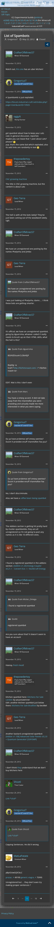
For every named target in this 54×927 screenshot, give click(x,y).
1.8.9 (24, 23)
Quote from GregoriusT (22, 472)
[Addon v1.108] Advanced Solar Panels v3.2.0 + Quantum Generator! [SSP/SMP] (26, 738)
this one (20, 69)
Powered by (27, 923)
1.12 (47, 23)
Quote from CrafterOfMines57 (26, 282)
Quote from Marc (20, 391)
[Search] (36, 3)
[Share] (47, 44)
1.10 (36, 23)
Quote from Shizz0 (20, 829)
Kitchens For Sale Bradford (24, 705)
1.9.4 (30, 23)
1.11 (42, 23)
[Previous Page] (13, 898)
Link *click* (11, 798)
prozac (9, 877)
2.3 (17, 20)
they (19, 767)
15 (36, 898)
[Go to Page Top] (50, 923)
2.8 (35, 20)
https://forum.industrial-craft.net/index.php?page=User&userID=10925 (26, 103)
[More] (46, 63)
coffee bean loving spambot (33, 498)
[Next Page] (40, 898)
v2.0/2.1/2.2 (8, 20)
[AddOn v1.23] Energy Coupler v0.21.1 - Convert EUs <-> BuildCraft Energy (26, 567)
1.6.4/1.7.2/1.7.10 (12, 23)
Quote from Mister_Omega (24, 599)
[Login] (43, 3)
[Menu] (50, 3)
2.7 (31, 20)
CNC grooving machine (16, 179)
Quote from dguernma (22, 349)
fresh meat (18, 665)
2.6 (26, 20)
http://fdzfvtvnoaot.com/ (25, 368)
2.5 (22, 20)
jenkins (38, 17)
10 (27, 898)
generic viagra (27, 877)
